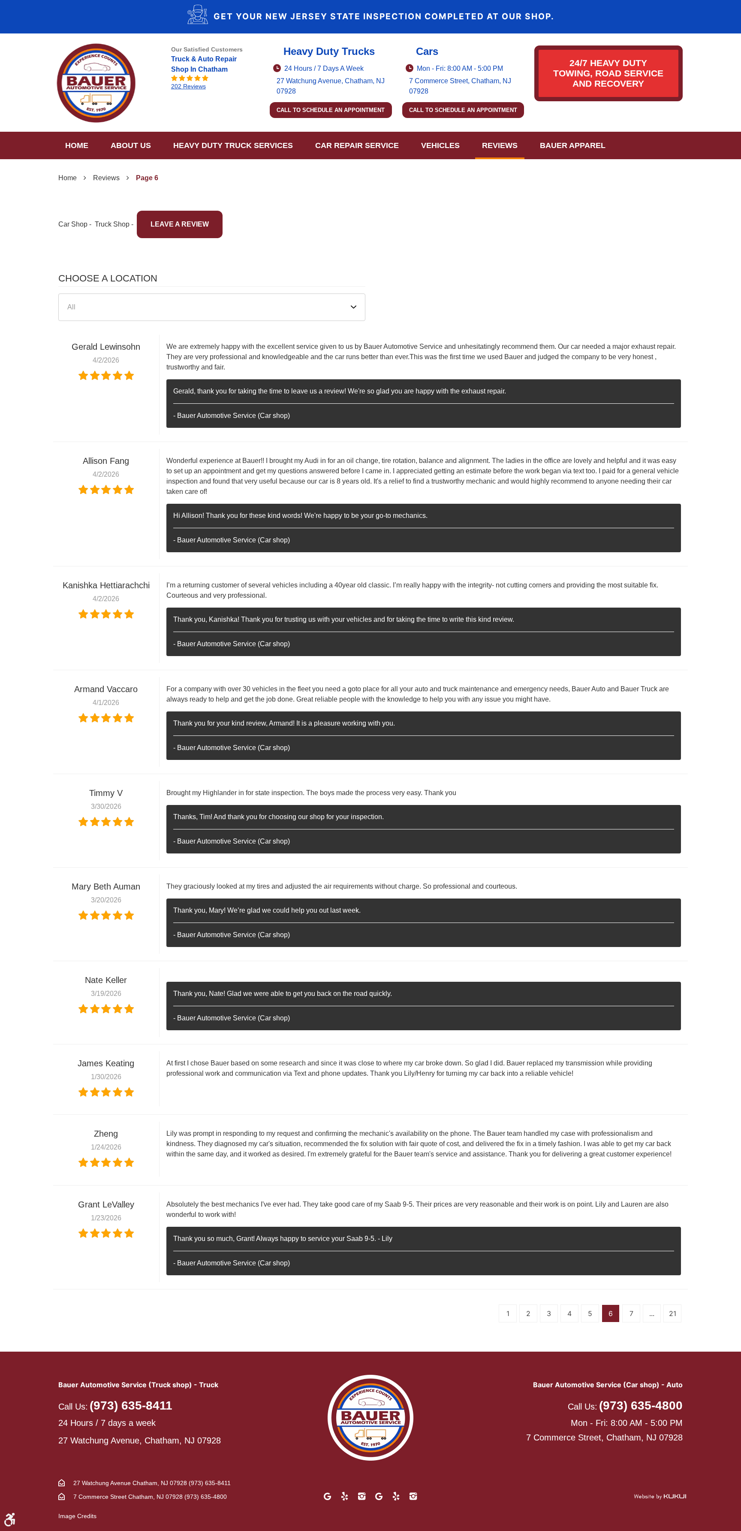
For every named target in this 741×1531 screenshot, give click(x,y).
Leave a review (180, 224)
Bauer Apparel (572, 145)
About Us (131, 145)
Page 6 (147, 178)
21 (672, 1313)
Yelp (344, 1496)
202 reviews (188, 86)
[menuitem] (76, 145)
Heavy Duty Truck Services (233, 145)
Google (327, 1496)
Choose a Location (107, 278)
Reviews (500, 145)
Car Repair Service (357, 145)
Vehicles (440, 145)
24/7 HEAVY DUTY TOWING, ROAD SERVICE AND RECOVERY (608, 73)
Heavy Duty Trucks (329, 51)
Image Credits (77, 1516)
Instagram (361, 1496)
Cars (427, 51)
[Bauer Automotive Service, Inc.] (96, 83)
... (651, 1313)
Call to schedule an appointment (331, 110)
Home (76, 145)
